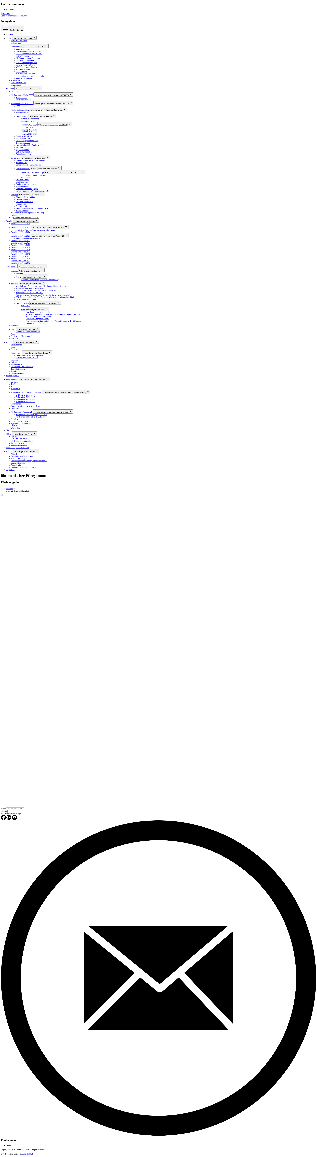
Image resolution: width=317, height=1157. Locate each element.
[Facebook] (3, 819)
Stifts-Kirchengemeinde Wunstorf (14, 16)
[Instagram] (9, 819)
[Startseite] (5, 14)
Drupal (19, 814)
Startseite (9, 489)
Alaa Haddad (27, 1154)
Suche (3, 809)
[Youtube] (14, 819)
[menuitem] (10, 9)
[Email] (158, 1135)
